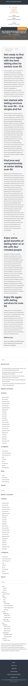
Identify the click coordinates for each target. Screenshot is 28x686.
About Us (4, 592)
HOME (13, 662)
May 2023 (4, 416)
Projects (5, 597)
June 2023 (4, 414)
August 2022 (5, 432)
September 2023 (5, 407)
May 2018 (4, 443)
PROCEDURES (14, 671)
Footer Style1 (7, 621)
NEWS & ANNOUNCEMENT (14, 674)
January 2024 (5, 399)
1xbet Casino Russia (6, 453)
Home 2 (5, 590)
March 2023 (4, 420)
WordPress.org (5, 481)
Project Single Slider (8, 605)
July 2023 (4, 411)
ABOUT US (14, 665)
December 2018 (5, 441)
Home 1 (5, 588)
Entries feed (4, 477)
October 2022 (5, 428)
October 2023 (5, 405)
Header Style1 (7, 615)
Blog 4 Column (7, 630)
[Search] (26, 359)
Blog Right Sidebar (8, 634)
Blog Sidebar (6, 632)
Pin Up (3, 461)
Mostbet (4, 459)
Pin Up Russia (5, 463)
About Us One (6, 593)
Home (3, 586)
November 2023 (5, 403)
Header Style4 (7, 617)
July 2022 (4, 434)
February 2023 (5, 422)
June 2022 (4, 436)
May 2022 (4, 438)
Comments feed (5, 479)
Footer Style (5, 619)
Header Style (6, 613)
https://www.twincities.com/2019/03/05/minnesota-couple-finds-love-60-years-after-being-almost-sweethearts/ (14, 343)
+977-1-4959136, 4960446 (14, 16)
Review (3, 465)
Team (4, 599)
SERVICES (14, 668)
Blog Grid (5, 624)
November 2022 (5, 426)
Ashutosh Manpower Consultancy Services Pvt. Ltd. (15, 679)
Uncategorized (8, 50)
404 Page (6, 609)
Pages (3, 596)
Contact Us (4, 638)
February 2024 (5, 397)
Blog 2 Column (7, 626)
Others (4, 601)
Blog (3, 623)
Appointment (22, 28)
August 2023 (5, 409)
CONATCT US (14, 677)
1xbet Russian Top (6, 455)
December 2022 (5, 424)
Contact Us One (6, 640)
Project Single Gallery (9, 607)
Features (4, 611)
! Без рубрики (5, 451)
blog (3, 457)
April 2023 (4, 418)
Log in (3, 475)
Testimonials (7, 603)
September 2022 (5, 430)
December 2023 (5, 401)
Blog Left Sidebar (8, 636)
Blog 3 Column (7, 628)
